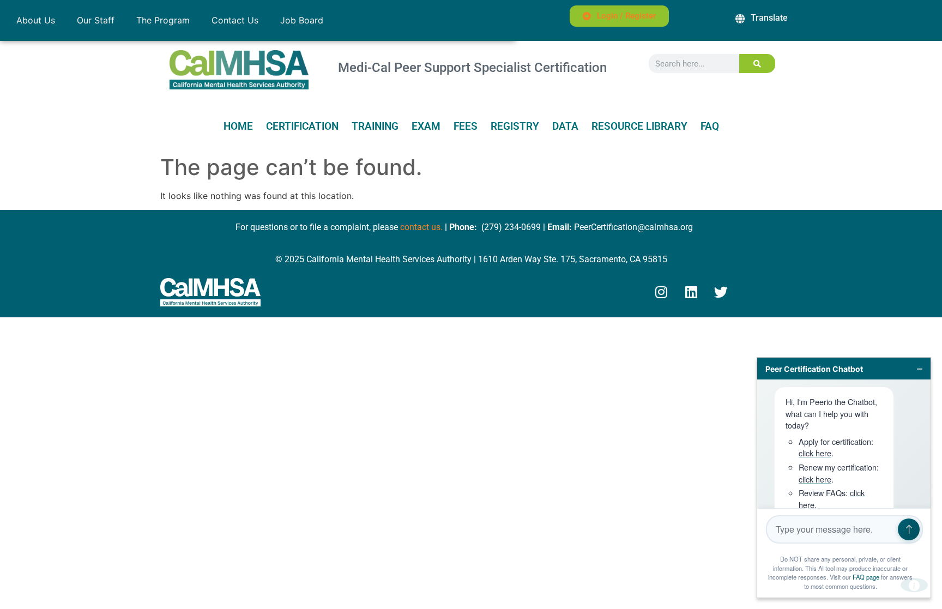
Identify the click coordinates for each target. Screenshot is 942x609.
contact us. (421, 227)
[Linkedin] (691, 292)
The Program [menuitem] (163, 20)
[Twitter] (721, 292)
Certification (302, 126)
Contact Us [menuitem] (235, 20)
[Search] (757, 63)
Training (375, 126)
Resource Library (639, 126)
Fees (466, 126)
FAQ (710, 126)
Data (565, 126)
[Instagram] (661, 292)
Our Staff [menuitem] (95, 20)
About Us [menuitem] (35, 20)
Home (238, 126)
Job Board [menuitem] (301, 20)
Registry (515, 126)
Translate (769, 18)
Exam (426, 126)
